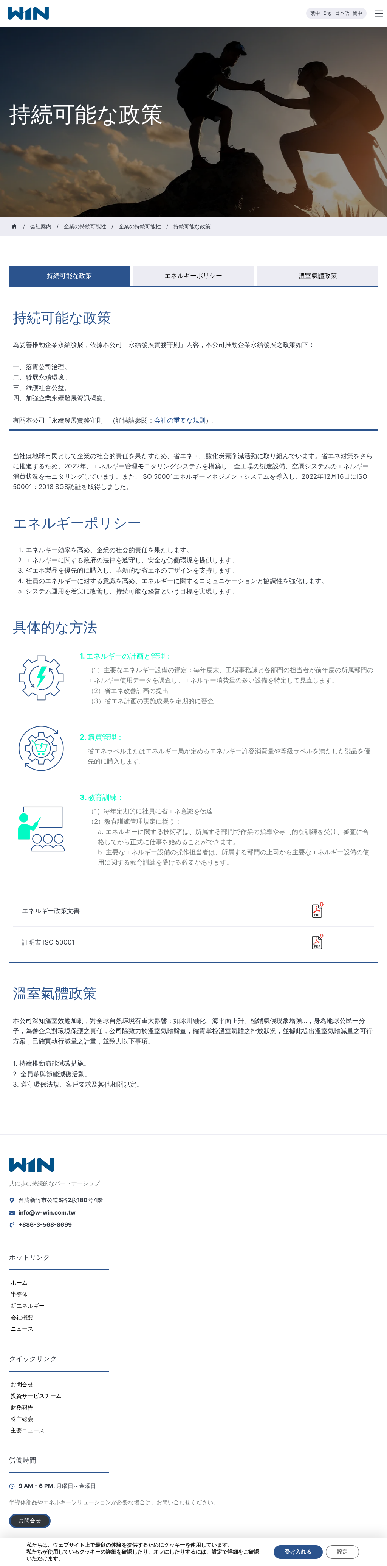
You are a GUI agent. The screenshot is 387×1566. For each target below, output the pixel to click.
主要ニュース (28, 1430)
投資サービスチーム (36, 1395)
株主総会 (22, 1418)
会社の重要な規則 (180, 420)
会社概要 (22, 1317)
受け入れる (298, 1551)
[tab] (69, 276)
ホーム (19, 1282)
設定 (342, 1551)
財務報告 (22, 1407)
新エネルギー (28, 1305)
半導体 (19, 1294)
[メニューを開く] (378, 13)
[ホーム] (14, 226)
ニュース (22, 1328)
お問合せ (22, 1384)
